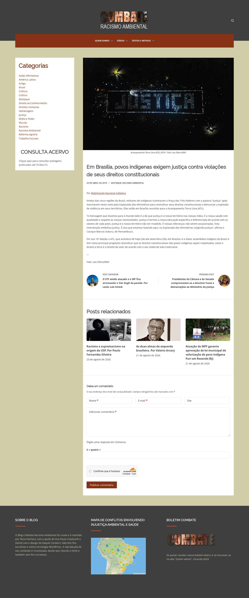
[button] (112, 41)
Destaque (116, 183)
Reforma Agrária (28, 134)
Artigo (22, 83)
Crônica (23, 91)
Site (189, 400)
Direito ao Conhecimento (33, 103)
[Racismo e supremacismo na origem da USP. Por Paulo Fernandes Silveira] (109, 330)
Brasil (22, 87)
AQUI (206, 559)
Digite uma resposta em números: (106, 442)
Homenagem (26, 111)
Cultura (23, 95)
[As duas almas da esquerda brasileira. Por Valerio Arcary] (158, 330)
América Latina (27, 79)
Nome (93, 400)
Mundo (23, 122)
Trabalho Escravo (28, 138)
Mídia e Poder (27, 118)
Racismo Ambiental (133, 183)
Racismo (23, 126)
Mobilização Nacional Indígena (108, 193)
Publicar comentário (101, 485)
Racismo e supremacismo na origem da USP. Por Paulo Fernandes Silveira (106, 350)
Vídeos (120, 40)
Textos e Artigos (141, 40)
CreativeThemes (73, 592)
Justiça (22, 114)
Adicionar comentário (102, 411)
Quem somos (102, 40)
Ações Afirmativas (29, 75)
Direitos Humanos (29, 107)
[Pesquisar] (232, 20)
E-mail (142, 400)
